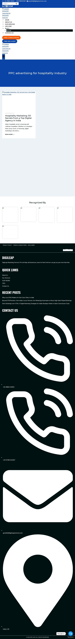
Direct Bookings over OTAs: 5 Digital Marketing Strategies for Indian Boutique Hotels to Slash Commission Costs (36, 303)
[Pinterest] (10, 6)
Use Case (8, 26)
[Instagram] (7, 6)
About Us (8, 22)
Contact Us (9, 33)
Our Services (10, 24)
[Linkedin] (3, 6)
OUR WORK (6, 280)
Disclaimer (31, 245)
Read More (9, 134)
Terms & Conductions (20, 245)
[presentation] (19, 100)
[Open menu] (3, 56)
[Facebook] (5, 6)
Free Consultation (11, 37)
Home (7, 20)
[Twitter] (12, 6)
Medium (8, 30)
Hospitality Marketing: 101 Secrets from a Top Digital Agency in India (18, 118)
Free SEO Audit (10, 41)
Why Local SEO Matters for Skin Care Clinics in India (18, 297)
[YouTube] (8, 6)
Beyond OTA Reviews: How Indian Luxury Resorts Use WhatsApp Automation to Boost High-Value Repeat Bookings (37, 300)
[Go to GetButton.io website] (71, 637)
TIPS (3, 283)
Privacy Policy (7, 245)
